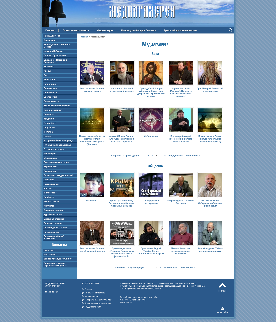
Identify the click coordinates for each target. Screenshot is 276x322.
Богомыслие (50, 88)
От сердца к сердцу (54, 149)
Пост (46, 75)
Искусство (49, 206)
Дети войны (92, 200)
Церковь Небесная (53, 51)
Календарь (49, 40)
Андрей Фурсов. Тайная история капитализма (210, 249)
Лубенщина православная (57, 145)
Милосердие (50, 193)
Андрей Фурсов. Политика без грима (180, 201)
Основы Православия (55, 55)
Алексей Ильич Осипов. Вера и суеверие (92, 89)
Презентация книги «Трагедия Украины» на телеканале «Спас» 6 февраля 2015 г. (121, 252)
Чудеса (47, 136)
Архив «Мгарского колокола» (180, 30)
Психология (50, 171)
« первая (116, 155)
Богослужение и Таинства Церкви (57, 45)
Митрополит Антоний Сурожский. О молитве (122, 89)
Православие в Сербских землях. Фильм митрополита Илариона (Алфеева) (92, 140)
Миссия (48, 188)
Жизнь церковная (53, 110)
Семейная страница (54, 219)
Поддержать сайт (93, 307)
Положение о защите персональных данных (55, 264)
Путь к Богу (50, 123)
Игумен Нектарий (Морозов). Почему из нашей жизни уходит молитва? (181, 92)
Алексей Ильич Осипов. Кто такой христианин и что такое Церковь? (121, 139)
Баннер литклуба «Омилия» (58, 259)
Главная (49, 30)
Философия (50, 153)
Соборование (151, 136)
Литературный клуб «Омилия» (138, 30)
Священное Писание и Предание (55, 61)
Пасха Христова (52, 36)
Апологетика (50, 92)
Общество (49, 179)
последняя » (193, 155)
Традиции (49, 119)
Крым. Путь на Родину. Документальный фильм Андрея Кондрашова (121, 203)
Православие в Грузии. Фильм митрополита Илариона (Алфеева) (210, 139)
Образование (50, 158)
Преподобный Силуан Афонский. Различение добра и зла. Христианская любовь (151, 92)
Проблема (49, 197)
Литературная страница (56, 227)
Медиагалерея (105, 30)
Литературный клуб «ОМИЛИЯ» (54, 237)
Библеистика (50, 97)
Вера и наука (50, 166)
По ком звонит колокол (75, 30)
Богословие (50, 79)
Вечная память (51, 201)
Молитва (48, 132)
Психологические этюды (56, 162)
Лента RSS (54, 292)
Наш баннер (50, 254)
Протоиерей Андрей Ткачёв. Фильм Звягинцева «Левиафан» (151, 251)
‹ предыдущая (131, 155)
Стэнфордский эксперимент (151, 201)
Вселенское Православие (57, 105)
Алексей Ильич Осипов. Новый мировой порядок (92, 249)
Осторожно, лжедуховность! (58, 175)
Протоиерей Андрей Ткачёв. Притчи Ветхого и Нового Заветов (181, 139)
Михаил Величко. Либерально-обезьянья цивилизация (210, 203)
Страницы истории (53, 210)
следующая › (176, 155)
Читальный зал (51, 232)
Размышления (51, 184)
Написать (48, 250)
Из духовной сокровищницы (58, 140)
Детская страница (53, 223)
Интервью (49, 66)
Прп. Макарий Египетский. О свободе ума (210, 89)
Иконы (47, 71)
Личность (49, 114)
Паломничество (52, 101)
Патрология (50, 84)
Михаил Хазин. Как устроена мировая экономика (180, 251)
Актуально (49, 127)
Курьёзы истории (53, 214)
